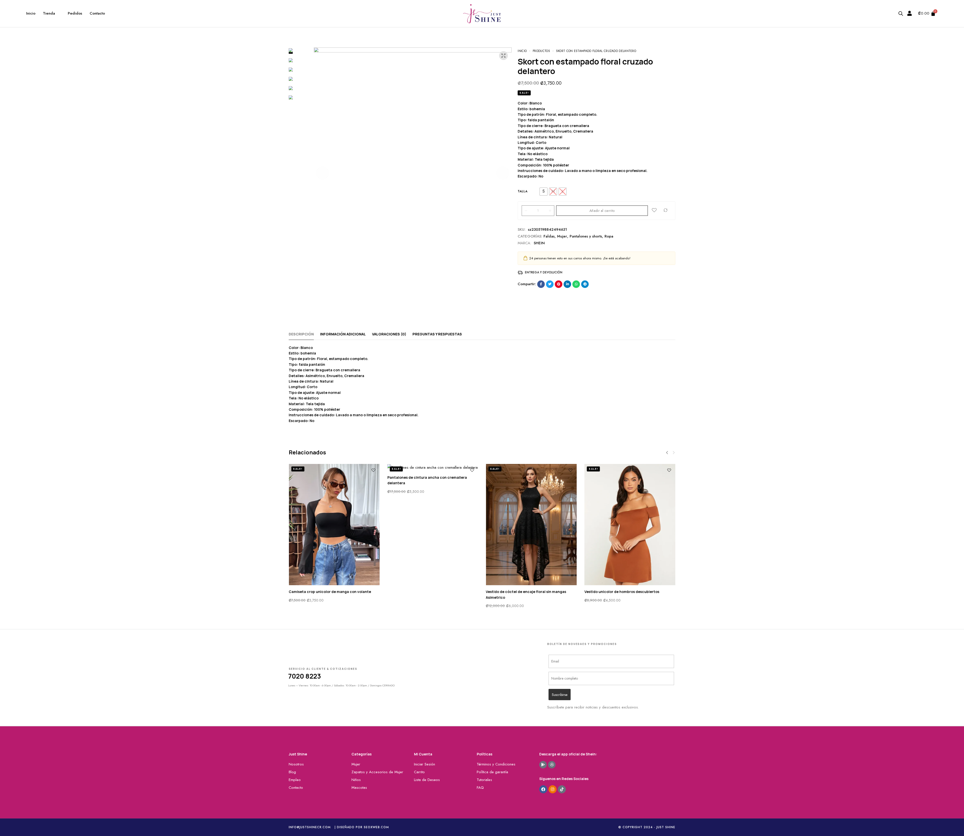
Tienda (49, 13)
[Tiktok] (562, 789)
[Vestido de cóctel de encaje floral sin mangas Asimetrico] (531, 524)
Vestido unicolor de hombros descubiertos (621, 591)
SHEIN (539, 243)
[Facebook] (543, 789)
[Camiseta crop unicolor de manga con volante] (334, 524)
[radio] (543, 191)
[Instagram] (553, 789)
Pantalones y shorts (586, 236)
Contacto (97, 13)
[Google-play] (543, 764)
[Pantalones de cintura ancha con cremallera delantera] (432, 467)
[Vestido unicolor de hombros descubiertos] (630, 524)
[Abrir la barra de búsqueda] (900, 13)
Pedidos (75, 13)
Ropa (609, 236)
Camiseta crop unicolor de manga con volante (330, 591)
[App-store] (552, 764)
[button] (322, 173)
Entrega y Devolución (543, 272)
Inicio (30, 13)
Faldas (549, 236)
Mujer (562, 236)
